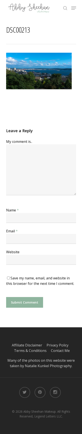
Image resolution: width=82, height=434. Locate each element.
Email (12, 231)
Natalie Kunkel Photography (48, 365)
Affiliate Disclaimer (29, 345)
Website (12, 252)
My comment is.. (19, 141)
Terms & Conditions (32, 350)
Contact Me (60, 350)
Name (12, 210)
